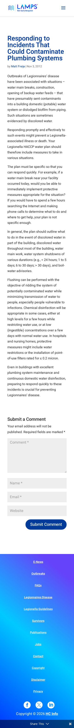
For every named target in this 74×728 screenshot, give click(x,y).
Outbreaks (38, 573)
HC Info (52, 714)
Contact (38, 656)
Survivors (38, 621)
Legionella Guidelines (38, 609)
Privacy (38, 691)
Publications (38, 632)
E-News (38, 562)
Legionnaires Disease (38, 597)
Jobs (38, 644)
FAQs (38, 585)
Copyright (38, 668)
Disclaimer (38, 680)
